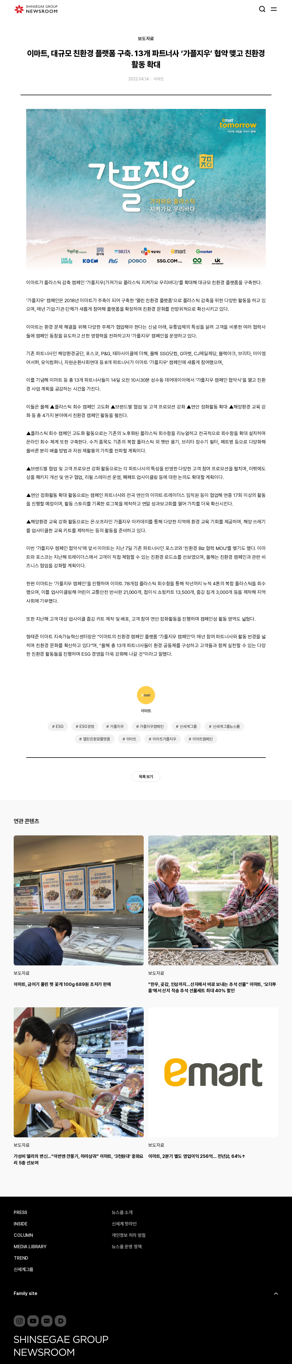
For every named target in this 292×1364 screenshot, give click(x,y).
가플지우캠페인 (151, 726)
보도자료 (146, 38)
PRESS (20, 1212)
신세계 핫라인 (124, 1224)
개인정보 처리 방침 (128, 1235)
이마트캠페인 (202, 739)
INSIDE (20, 1224)
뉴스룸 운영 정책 (127, 1247)
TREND (21, 1258)
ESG (60, 726)
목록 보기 (146, 776)
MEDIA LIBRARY (30, 1247)
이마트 (158, 79)
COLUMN (23, 1235)
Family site (25, 1293)
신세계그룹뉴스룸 (226, 726)
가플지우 (116, 726)
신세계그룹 (188, 726)
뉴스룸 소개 (122, 1212)
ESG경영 (87, 726)
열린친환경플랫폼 (96, 739)
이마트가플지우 (164, 739)
